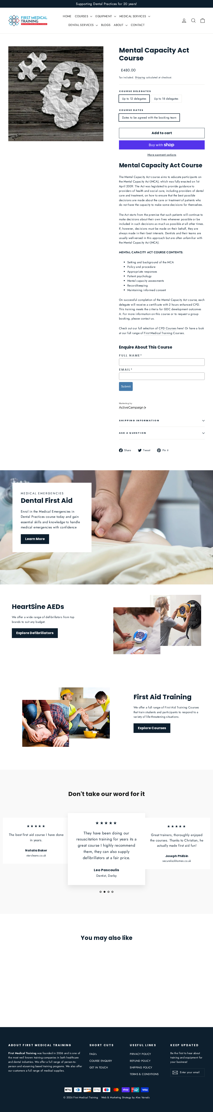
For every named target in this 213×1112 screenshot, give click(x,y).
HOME (67, 16)
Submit (126, 386)
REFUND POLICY (140, 1061)
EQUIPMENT (104, 16)
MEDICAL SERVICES (133, 16)
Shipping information (139, 420)
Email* (126, 369)
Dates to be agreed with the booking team (149, 117)
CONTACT (138, 25)
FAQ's (93, 1054)
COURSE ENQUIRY (100, 1061)
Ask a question (132, 433)
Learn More (35, 538)
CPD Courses (167, 328)
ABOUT (119, 25)
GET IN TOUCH (98, 1067)
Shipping (140, 77)
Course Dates (131, 110)
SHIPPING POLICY (141, 1067)
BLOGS (106, 25)
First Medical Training (158, 333)
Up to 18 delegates (166, 99)
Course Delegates (135, 91)
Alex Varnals (143, 1097)
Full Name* (130, 355)
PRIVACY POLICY (140, 1054)
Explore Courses (152, 728)
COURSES (82, 16)
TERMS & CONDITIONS (144, 1074)
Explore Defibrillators (34, 633)
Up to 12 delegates (134, 99)
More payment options (161, 155)
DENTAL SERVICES (81, 25)
